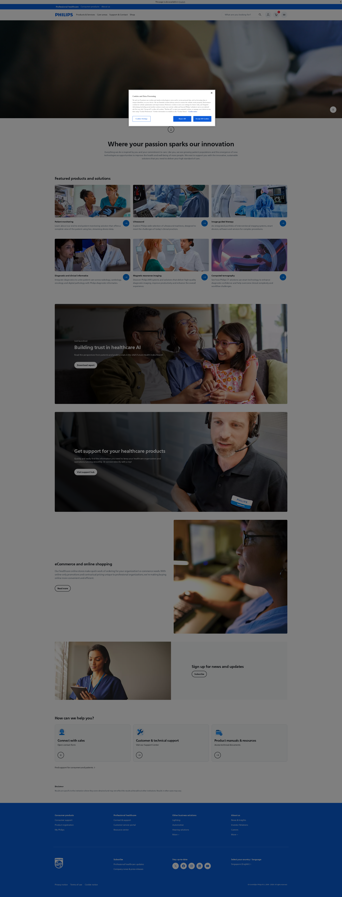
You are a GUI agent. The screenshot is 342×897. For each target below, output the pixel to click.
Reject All (182, 119)
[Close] (212, 93)
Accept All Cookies (202, 119)
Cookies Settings (141, 119)
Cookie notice (192, 111)
